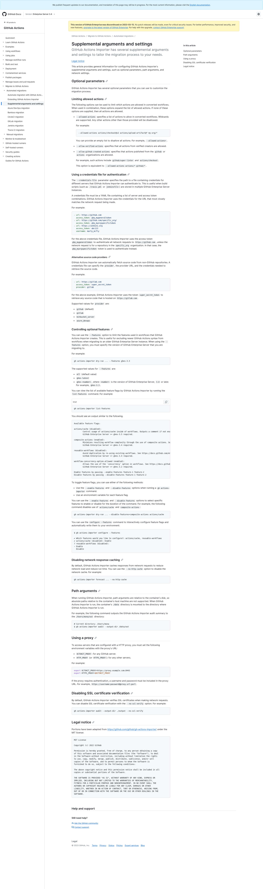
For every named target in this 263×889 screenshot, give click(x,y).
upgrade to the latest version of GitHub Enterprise (105, 27)
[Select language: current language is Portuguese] (258, 14)
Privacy (103, 845)
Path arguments (84, 591)
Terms (94, 845)
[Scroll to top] (257, 883)
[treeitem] (23, 38)
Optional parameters (88, 81)
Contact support (81, 827)
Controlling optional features (91, 329)
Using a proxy (82, 638)
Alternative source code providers (89, 257)
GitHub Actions (14, 28)
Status (111, 845)
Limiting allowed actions (88, 99)
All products (11, 22)
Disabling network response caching (96, 560)
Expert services (132, 845)
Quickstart (10, 38)
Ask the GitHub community (86, 823)
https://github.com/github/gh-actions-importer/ (132, 729)
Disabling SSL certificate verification (101, 693)
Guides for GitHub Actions (16, 160)
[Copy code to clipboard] (166, 402)
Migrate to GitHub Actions (99, 36)
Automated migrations (123, 36)
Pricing (119, 845)
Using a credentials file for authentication (99, 174)
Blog (143, 845)
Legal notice (78, 61)
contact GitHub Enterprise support (168, 27)
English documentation (200, 5)
